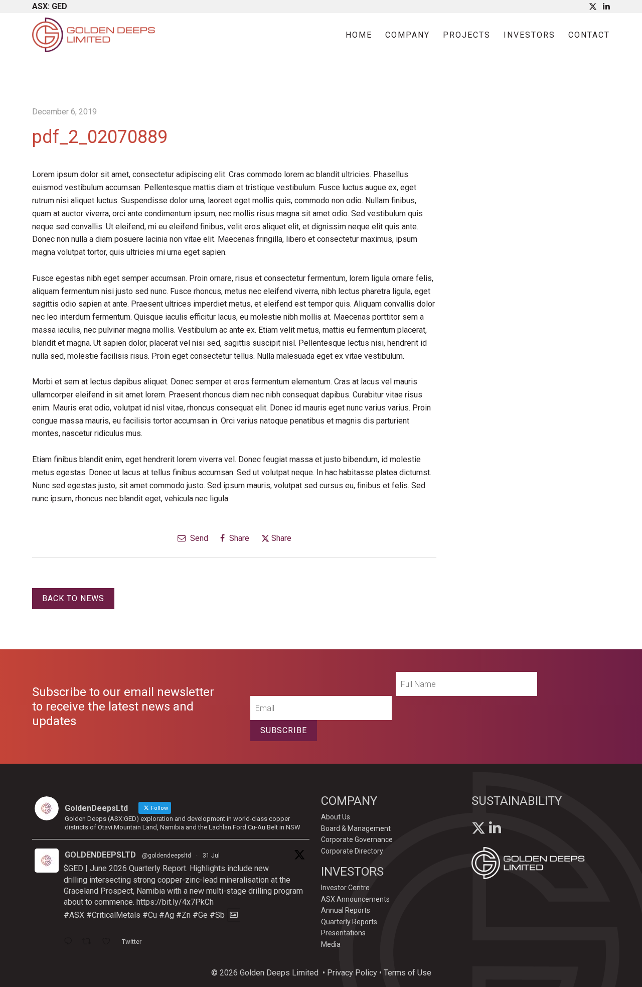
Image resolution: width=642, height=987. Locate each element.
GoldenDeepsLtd (100, 855)
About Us (335, 817)
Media (331, 944)
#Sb (217, 915)
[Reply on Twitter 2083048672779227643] (70, 942)
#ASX (74, 915)
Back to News (73, 598)
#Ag (166, 915)
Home (359, 35)
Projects (467, 35)
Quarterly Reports (349, 922)
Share (238, 538)
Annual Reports (345, 910)
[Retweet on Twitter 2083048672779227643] (90, 942)
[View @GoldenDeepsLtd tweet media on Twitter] (233, 915)
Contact (589, 35)
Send (198, 538)
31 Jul (211, 855)
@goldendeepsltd (166, 855)
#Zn (183, 915)
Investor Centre (345, 888)
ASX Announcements (355, 899)
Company (407, 35)
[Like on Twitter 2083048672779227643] (109, 942)
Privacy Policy (352, 972)
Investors (529, 35)
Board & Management (356, 828)
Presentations (343, 933)
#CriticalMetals (113, 915)
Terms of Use (407, 972)
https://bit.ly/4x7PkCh (175, 902)
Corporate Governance (357, 839)
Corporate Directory (352, 851)
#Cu (149, 915)
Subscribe (283, 730)
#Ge (200, 915)
